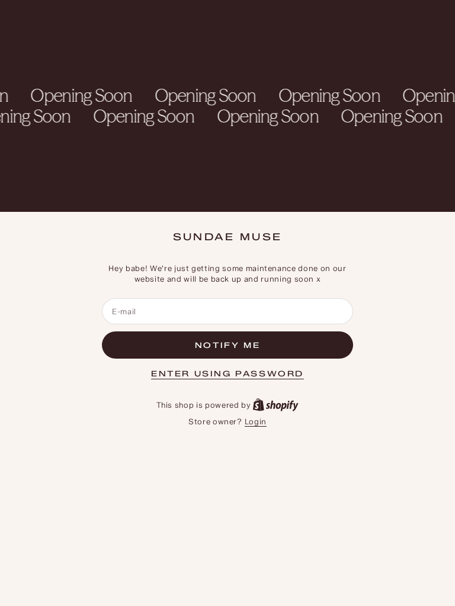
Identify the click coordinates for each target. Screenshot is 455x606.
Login (256, 421)
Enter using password (227, 373)
